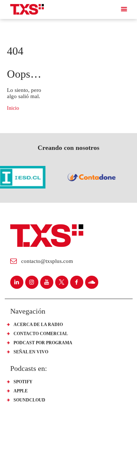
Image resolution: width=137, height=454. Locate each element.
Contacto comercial (41, 333)
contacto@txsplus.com (47, 261)
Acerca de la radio (38, 324)
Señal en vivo (31, 351)
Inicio (13, 108)
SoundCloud (29, 400)
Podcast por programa (43, 342)
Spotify (23, 381)
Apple (21, 390)
